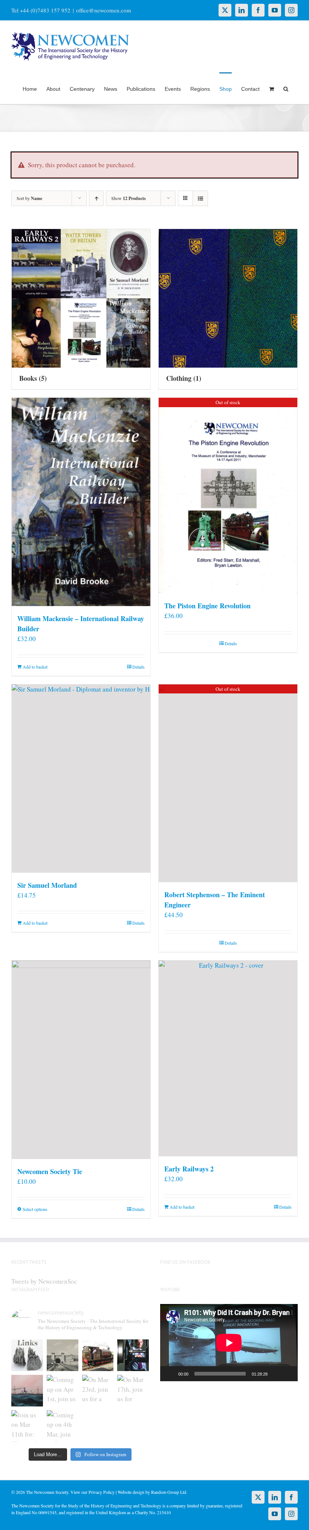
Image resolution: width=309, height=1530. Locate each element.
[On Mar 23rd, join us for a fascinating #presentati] (98, 1390)
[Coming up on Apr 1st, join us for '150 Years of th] (62, 1390)
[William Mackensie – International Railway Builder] (81, 502)
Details (138, 667)
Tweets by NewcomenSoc (44, 1281)
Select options (35, 1209)
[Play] (170, 1373)
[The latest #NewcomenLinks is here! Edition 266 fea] (27, 1355)
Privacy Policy (102, 1492)
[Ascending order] (96, 198)
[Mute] (276, 1373)
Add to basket (35, 667)
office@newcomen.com (103, 10)
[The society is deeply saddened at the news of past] (133, 1355)
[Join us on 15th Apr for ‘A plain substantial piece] (27, 1390)
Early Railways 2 (189, 1169)
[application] (229, 1342)
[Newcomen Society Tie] (81, 1059)
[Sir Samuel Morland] (81, 778)
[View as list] (200, 198)
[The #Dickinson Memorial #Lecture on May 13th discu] (62, 1355)
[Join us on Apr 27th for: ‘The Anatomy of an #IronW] (98, 1355)
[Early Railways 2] (228, 1058)
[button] (285, 88)
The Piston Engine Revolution (207, 606)
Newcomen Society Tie (49, 1171)
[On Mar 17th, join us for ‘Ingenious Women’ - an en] (133, 1390)
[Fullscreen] (288, 1373)
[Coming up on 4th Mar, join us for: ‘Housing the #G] (62, 1426)
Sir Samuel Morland (47, 885)
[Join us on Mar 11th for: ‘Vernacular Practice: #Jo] (27, 1426)
